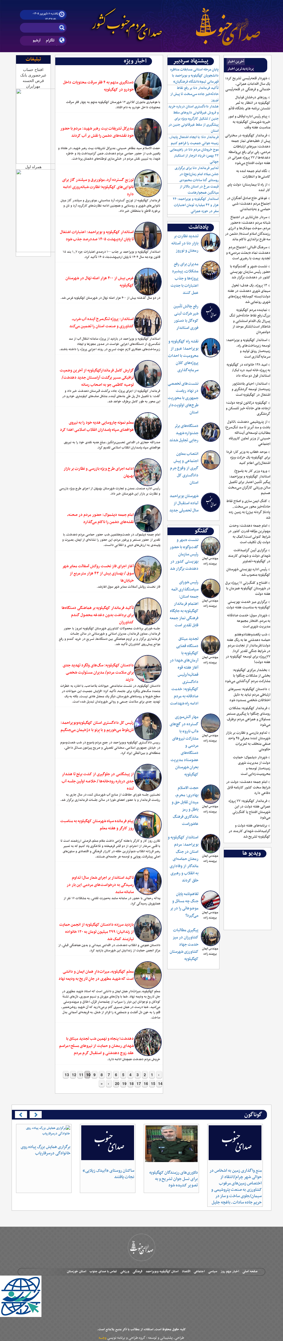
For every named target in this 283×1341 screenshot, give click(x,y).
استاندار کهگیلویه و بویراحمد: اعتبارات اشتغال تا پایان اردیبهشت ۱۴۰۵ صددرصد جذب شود (97, 236)
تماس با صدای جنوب (103, 1271)
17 (138, 1083)
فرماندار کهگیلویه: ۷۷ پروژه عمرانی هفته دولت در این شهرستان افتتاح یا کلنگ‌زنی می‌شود (249, 809)
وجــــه (102, 1338)
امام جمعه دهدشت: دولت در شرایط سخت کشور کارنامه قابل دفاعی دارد (248, 787)
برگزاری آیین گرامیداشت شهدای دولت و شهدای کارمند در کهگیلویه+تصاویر (249, 556)
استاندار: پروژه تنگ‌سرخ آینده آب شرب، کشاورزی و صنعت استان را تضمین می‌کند (101, 323)
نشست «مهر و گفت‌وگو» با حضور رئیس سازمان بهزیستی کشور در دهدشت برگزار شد (184, 554)
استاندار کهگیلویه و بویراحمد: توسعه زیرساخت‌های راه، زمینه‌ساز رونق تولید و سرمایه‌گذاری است (248, 348)
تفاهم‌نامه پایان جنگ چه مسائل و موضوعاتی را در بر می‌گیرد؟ (184, 905)
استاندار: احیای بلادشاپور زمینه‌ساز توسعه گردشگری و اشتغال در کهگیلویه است (251, 389)
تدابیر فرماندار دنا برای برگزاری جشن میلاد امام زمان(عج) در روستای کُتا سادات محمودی (197, 174)
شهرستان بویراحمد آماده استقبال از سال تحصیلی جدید (183, 503)
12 (74, 1074)
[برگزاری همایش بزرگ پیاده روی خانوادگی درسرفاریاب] (43, 1130)
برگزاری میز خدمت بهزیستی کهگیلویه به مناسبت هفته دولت (248, 604)
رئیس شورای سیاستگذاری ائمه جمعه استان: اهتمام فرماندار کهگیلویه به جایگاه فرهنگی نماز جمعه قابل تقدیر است (184, 604)
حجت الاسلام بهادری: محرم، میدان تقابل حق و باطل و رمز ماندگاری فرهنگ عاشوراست (185, 806)
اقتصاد (186, 1271)
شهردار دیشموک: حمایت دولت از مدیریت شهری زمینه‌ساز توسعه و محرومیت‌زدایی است (251, 766)
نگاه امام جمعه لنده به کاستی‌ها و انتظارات (253, 173)
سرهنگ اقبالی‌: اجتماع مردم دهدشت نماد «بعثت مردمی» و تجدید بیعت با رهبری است (248, 253)
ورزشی (124, 1271)
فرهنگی (137, 1271)
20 (117, 1083)
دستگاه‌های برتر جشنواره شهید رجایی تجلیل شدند (183, 433)
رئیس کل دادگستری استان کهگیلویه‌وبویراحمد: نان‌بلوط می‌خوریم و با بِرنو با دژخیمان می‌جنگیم (97, 726)
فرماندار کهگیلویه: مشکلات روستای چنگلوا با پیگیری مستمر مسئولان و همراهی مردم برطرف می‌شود (248, 717)
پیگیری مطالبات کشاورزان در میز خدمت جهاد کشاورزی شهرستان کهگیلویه (184, 944)
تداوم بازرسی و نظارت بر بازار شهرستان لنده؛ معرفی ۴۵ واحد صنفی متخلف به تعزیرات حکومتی (248, 741)
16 (146, 1083)
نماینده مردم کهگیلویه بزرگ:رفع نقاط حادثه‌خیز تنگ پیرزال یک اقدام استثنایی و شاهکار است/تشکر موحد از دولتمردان (249, 321)
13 (67, 1074)
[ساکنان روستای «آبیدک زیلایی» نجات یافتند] (107, 1142)
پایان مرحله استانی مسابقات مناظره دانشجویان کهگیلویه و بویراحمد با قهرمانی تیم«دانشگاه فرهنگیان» (194, 76)
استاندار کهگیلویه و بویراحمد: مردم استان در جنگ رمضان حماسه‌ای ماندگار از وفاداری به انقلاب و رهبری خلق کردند (183, 859)
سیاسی (212, 1271)
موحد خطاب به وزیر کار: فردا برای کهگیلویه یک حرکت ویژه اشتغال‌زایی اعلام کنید (248, 457)
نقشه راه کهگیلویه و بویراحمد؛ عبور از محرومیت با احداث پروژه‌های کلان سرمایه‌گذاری (183, 356)
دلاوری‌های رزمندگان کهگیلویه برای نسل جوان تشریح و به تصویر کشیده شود (173, 1179)
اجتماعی (199, 1271)
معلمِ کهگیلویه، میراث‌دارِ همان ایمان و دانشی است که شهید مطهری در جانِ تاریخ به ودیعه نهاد (96, 975)
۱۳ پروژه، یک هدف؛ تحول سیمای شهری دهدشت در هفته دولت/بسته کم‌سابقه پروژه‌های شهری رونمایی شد (249, 294)
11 (81, 1074)
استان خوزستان (76, 1271)
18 (131, 1083)
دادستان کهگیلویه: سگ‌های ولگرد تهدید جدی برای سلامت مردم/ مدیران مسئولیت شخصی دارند (98, 672)
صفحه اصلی (250, 1271)
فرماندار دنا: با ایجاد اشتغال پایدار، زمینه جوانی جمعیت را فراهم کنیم (194, 140)
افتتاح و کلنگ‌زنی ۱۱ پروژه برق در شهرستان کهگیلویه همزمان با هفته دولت (247, 588)
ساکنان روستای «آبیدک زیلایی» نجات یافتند (108, 1174)
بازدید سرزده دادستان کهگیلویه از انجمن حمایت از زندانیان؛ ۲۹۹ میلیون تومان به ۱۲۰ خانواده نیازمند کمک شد (96, 932)
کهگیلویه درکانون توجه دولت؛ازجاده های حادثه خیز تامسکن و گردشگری (248, 408)
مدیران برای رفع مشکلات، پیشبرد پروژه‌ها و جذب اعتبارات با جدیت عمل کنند (184, 278)
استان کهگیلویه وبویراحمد (162, 1271)
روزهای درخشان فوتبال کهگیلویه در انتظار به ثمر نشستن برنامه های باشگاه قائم (249, 103)
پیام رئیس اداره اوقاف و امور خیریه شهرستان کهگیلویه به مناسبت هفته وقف (249, 122)
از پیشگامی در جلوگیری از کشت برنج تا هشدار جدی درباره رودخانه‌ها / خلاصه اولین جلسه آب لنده (98, 781)
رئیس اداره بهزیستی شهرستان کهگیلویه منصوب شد (248, 572)
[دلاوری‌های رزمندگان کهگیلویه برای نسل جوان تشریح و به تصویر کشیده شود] (171, 1143)
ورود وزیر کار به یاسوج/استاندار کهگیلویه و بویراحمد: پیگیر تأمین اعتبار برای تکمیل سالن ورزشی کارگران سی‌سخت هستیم (249, 482)
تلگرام (50, 40)
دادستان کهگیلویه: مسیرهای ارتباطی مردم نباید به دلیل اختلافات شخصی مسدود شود (249, 695)
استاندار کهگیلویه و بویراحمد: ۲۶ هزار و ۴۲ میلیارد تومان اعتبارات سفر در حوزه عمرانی (196, 205)
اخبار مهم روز (230, 1271)
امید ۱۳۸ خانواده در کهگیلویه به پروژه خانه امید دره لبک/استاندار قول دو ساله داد (248, 370)
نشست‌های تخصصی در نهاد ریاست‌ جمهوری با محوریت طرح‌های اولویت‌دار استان (183, 398)
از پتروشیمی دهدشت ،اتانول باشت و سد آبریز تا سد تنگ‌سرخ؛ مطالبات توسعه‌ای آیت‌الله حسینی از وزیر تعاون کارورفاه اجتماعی (247, 433)
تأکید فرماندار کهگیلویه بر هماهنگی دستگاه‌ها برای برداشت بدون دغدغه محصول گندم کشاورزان (98, 615)
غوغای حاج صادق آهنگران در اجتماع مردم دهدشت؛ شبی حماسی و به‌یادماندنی (248, 204)
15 (153, 1083)
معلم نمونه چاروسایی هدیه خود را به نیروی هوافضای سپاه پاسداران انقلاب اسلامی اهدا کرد (97, 426)
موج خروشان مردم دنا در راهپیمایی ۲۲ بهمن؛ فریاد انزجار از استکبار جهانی (194, 156)
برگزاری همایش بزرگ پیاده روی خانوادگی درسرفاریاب (45, 1150)
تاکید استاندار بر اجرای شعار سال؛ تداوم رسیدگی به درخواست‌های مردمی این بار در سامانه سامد (100, 885)
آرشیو (37, 40)
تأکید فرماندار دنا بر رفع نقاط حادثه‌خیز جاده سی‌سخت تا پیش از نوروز (194, 94)
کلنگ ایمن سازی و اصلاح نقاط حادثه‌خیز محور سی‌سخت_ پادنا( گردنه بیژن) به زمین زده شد (248, 509)
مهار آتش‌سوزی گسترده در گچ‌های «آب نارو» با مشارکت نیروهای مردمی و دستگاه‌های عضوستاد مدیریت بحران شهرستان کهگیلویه (184, 746)
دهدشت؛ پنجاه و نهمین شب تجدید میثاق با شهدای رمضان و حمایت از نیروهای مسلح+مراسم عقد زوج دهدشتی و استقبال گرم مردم (96, 1046)
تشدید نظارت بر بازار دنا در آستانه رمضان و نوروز (184, 243)
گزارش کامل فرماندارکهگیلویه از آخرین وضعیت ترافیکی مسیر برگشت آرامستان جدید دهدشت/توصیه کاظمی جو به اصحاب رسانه (97, 377)
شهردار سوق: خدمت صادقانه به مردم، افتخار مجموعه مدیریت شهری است (248, 621)
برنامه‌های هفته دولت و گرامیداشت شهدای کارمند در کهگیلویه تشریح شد (249, 831)
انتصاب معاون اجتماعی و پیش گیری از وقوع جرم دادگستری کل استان (184, 468)
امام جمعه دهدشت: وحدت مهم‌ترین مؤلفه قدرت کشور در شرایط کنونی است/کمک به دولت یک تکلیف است (249, 534)
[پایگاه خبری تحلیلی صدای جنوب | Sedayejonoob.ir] (228, 22)
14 (160, 1083)
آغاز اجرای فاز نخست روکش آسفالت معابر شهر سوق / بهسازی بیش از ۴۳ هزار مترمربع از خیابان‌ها (98, 573)
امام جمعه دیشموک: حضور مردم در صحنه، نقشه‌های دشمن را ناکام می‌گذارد (100, 518)
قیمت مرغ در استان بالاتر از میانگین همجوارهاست (199, 190)
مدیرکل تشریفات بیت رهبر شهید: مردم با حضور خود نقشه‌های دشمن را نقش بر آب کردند (97, 132)
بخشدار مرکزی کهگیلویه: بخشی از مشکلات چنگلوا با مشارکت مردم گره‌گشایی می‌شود (247, 675)
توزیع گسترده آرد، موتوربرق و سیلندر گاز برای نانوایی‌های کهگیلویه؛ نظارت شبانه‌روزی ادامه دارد (98, 187)
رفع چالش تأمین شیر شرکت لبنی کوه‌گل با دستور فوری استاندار (186, 317)
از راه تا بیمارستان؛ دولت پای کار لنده (248, 187)
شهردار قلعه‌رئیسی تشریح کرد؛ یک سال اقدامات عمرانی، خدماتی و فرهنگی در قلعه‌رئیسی (247, 84)
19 (124, 1083)
